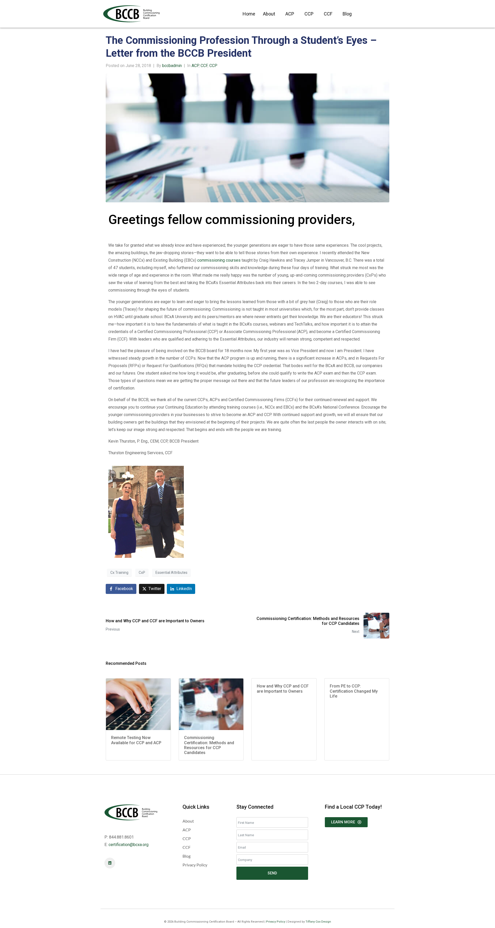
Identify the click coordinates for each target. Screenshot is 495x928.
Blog (347, 13)
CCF (328, 13)
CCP (309, 13)
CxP (142, 572)
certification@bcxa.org (128, 844)
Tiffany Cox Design (318, 921)
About (269, 13)
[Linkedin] (109, 863)
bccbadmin (172, 65)
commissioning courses (219, 260)
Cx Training (119, 572)
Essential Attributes (171, 572)
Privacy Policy (275, 921)
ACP (289, 13)
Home (249, 13)
